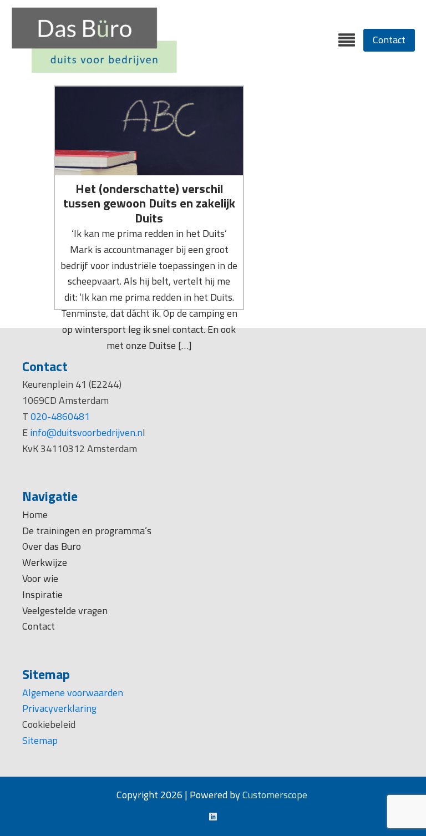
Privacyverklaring (59, 708)
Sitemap (40, 740)
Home (35, 514)
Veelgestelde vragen (65, 610)
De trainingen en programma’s (86, 530)
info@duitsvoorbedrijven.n (86, 432)
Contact (389, 39)
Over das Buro (51, 546)
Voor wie (41, 578)
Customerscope (274, 794)
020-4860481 (60, 416)
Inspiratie (42, 594)
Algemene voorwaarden (72, 692)
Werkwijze (44, 562)
